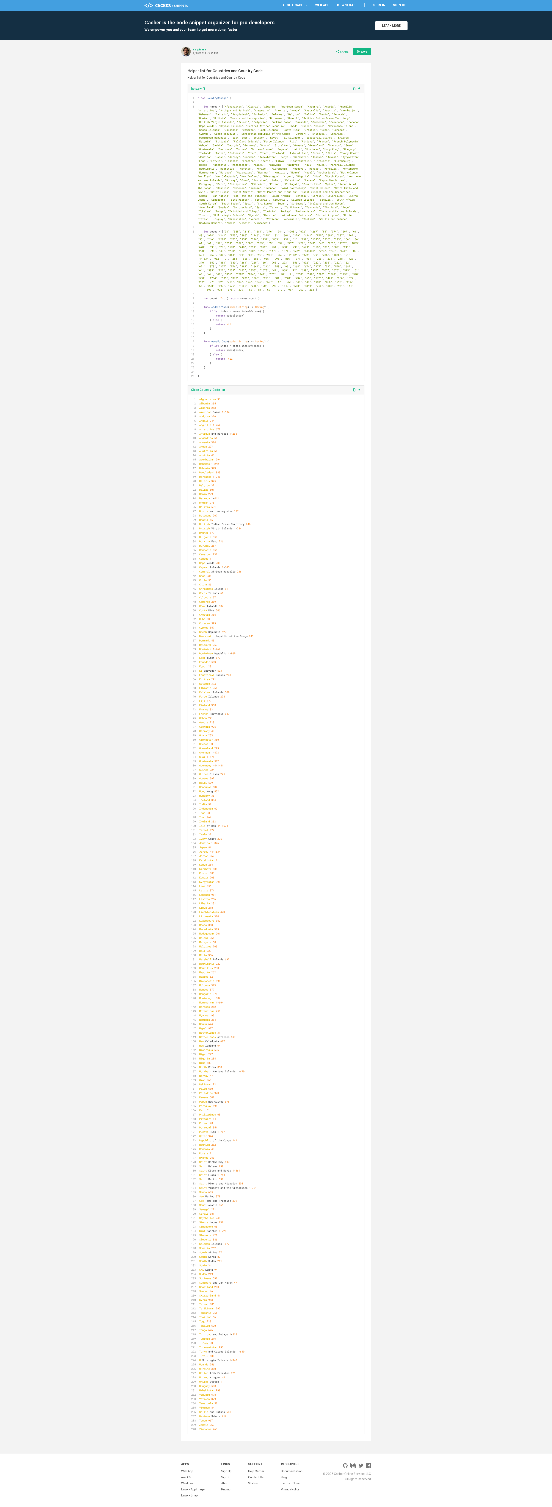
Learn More (391, 26)
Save (361, 51)
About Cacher (295, 5)
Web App (322, 5)
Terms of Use (290, 1483)
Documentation (292, 1471)
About (225, 1483)
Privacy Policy (290, 1489)
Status (253, 1483)
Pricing (226, 1489)
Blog (284, 1477)
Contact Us (255, 1477)
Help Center (256, 1471)
